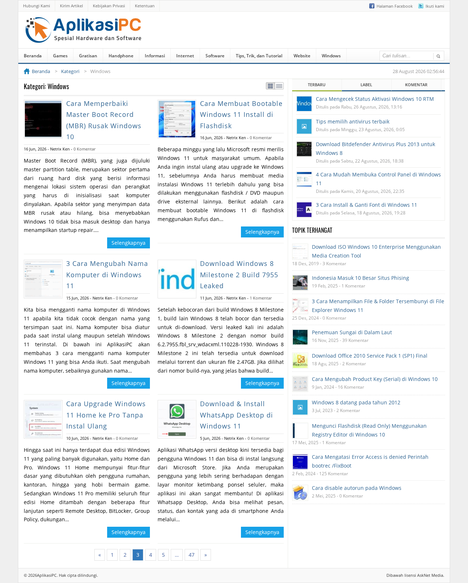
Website (302, 56)
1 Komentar (261, 298)
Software (214, 56)
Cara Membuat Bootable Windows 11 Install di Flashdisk (241, 114)
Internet (185, 56)
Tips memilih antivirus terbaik (352, 121)
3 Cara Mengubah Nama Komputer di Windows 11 (107, 274)
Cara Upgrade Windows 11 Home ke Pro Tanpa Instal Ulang (106, 414)
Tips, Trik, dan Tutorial (259, 56)
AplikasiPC (47, 575)
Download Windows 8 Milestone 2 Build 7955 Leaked (239, 274)
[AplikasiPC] (84, 37)
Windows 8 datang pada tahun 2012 (356, 402)
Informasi (155, 56)
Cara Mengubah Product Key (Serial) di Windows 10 (375, 379)
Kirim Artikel (71, 5)
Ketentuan (145, 5)
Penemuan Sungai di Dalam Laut (352, 332)
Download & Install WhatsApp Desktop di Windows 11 (236, 414)
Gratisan (88, 56)
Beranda (33, 56)
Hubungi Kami (36, 5)
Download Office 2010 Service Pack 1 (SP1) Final (369, 355)
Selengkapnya (129, 242)
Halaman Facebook (395, 6)
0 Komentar (84, 149)
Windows (331, 56)
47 (192, 554)
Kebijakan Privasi (109, 5)
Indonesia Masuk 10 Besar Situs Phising (360, 277)
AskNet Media (430, 575)
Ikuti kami (435, 6)
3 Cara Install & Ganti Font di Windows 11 (366, 204)
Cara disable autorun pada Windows (356, 487)
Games (60, 56)
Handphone (121, 56)
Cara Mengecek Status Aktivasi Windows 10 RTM (375, 98)
